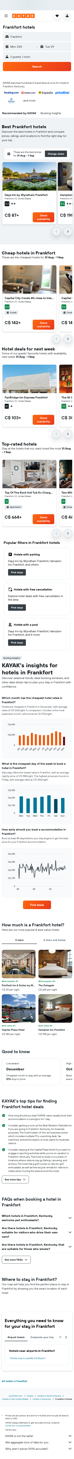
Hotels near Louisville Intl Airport (27, 1358)
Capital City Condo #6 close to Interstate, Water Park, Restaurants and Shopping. (29, 298)
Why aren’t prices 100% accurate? (26, 1448)
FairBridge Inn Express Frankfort (26, 397)
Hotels (30, 1395)
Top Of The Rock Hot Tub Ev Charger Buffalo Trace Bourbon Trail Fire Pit (29, 492)
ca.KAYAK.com (15, 1395)
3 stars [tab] (19, 940)
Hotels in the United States (15, 1399)
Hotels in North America (49, 1395)
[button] (6, 16)
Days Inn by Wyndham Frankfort (26, 195)
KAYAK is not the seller (19, 1436)
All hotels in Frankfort (14, 1381)
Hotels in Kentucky (42, 1399)
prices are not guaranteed (17, 1425)
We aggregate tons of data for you (26, 1442)
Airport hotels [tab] (16, 1337)
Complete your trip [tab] (42, 1337)
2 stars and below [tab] (54, 940)
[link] (17, 572)
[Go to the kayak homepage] (23, 16)
